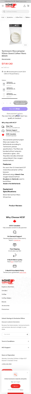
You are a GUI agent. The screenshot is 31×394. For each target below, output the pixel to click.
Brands (4, 302)
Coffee (4, 294)
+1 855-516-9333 (6, 364)
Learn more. (22, 272)
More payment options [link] (15, 113)
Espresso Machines (8, 287)
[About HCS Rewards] (18, 74)
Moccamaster (6, 59)
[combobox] (15, 11)
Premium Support (13, 130)
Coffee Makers (6, 298)
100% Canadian (11, 134)
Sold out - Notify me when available (20, 102)
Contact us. (17, 240)
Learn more (23, 1)
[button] (28, 6)
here (12, 261)
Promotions (5, 309)
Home (2, 17)
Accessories (10, 17)
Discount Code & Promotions (11, 322)
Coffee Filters (18, 17)
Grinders (4, 290)
